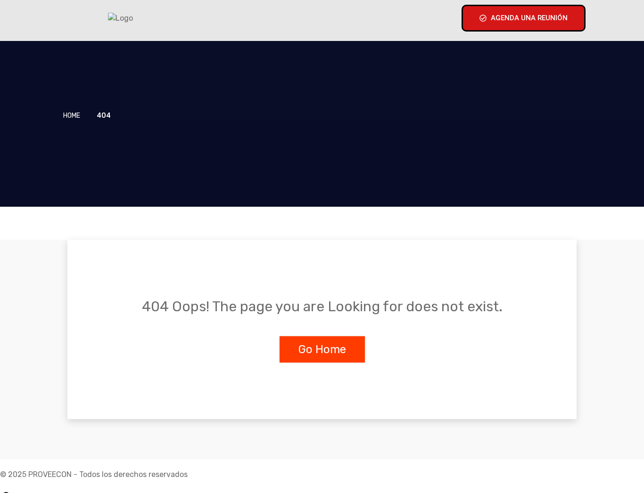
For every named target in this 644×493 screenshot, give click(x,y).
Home (71, 116)
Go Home (322, 349)
